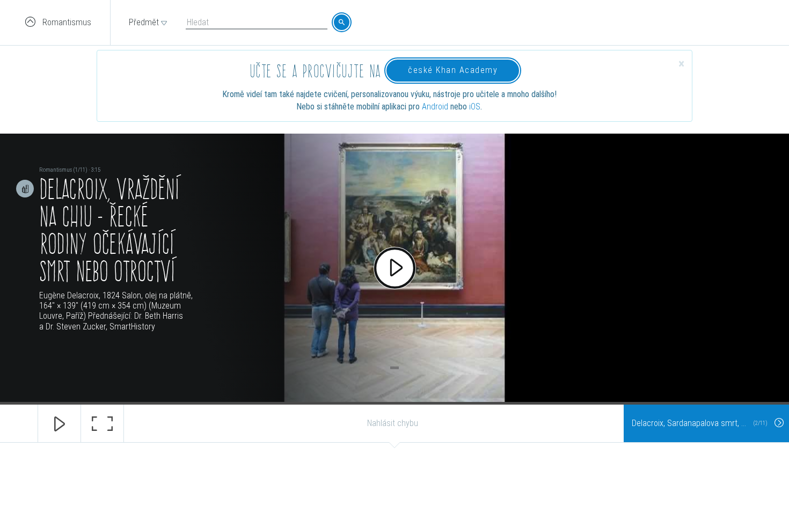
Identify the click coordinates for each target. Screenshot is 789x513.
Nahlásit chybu (392, 423)
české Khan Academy (453, 70)
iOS (474, 106)
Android (435, 106)
